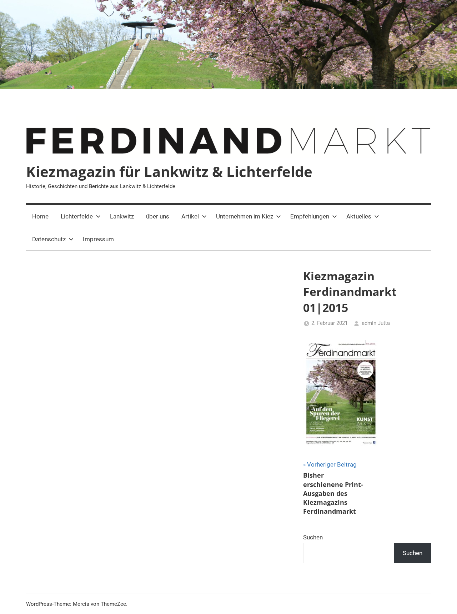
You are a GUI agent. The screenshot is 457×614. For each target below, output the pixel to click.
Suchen (313, 537)
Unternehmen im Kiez (244, 216)
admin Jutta (376, 323)
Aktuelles (358, 216)
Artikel (190, 216)
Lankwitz (122, 216)
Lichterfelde (77, 216)
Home (40, 216)
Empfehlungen (309, 216)
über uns (157, 216)
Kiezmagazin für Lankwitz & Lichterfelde (169, 171)
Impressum (98, 239)
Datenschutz (49, 239)
